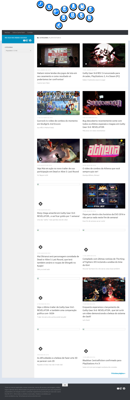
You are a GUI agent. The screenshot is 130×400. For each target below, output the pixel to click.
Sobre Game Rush (19, 32)
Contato (30, 32)
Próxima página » (118, 373)
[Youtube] (24, 40)
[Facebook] (30, 40)
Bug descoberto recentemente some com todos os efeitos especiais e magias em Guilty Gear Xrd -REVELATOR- (104, 124)
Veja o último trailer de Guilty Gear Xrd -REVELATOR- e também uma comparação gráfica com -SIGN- (57, 310)
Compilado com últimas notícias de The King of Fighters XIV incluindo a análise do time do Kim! (103, 262)
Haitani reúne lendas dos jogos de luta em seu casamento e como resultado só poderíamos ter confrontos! (57, 76)
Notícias (7, 32)
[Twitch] (27, 40)
